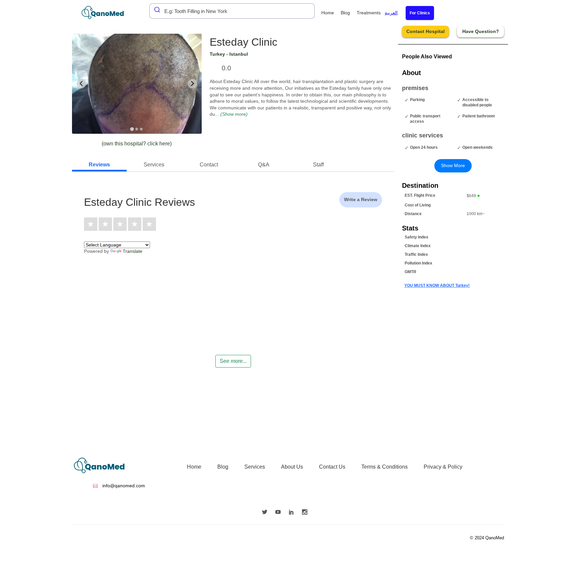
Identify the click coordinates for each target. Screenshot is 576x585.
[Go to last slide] (81, 83)
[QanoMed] (107, 12)
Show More (453, 165)
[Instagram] (306, 512)
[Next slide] (192, 83)
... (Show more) (231, 114)
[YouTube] (279, 512)
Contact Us (332, 467)
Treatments (369, 12)
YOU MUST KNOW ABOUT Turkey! (437, 285)
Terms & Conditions (384, 467)
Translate (132, 251)
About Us (292, 467)
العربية (391, 12)
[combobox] (232, 11)
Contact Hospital (425, 31)
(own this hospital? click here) (137, 143)
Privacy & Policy (443, 467)
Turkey (217, 54)
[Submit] (155, 9)
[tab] (132, 129)
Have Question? (480, 31)
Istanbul (238, 54)
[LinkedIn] (293, 512)
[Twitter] (266, 512)
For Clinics (420, 13)
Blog (345, 12)
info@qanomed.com (123, 485)
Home (327, 12)
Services (254, 467)
